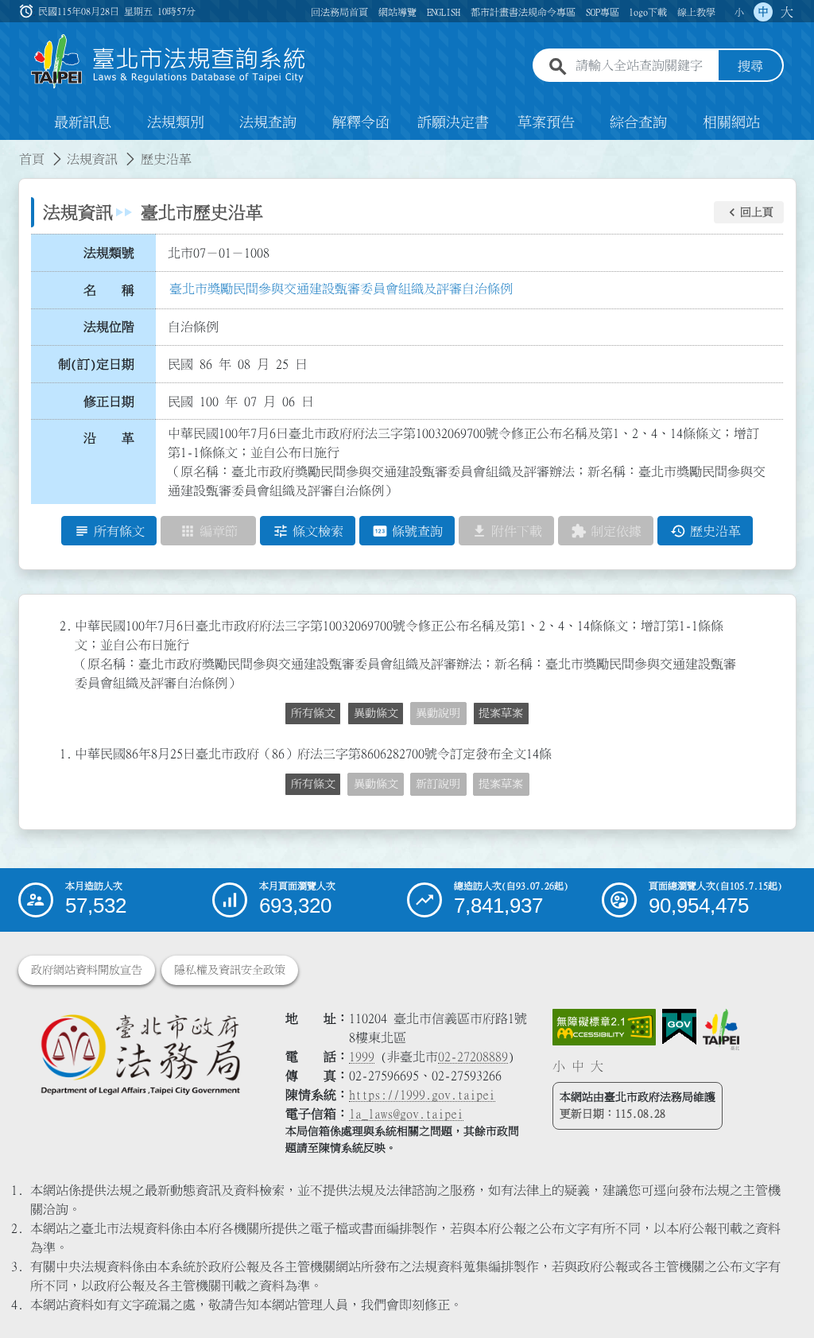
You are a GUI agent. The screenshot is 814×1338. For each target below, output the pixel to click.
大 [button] (787, 12)
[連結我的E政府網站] (679, 1027)
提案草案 (501, 713)
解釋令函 (361, 122)
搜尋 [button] (750, 66)
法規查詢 (268, 122)
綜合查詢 (638, 122)
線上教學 (696, 12)
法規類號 (108, 252)
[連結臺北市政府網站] (721, 1029)
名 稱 (108, 290)
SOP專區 (602, 12)
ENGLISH (443, 12)
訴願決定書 (453, 122)
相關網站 (731, 122)
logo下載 (648, 12)
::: (9, 149)
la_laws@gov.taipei (406, 1113)
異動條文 (376, 713)
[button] (749, 212)
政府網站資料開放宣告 (86, 969)
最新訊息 (82, 122)
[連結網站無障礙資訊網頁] (604, 1027)
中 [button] (763, 11)
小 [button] (739, 12)
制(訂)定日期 (96, 364)
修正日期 (108, 401)
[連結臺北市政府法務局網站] (140, 1054)
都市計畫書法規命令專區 (523, 12)
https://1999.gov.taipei (422, 1094)
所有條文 (313, 713)
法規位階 (108, 326)
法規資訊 (92, 159)
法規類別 (175, 122)
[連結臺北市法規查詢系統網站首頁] (168, 61)
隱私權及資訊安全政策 (229, 969)
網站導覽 (397, 12)
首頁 (32, 159)
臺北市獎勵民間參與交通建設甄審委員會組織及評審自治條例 (341, 288)
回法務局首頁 (339, 12)
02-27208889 (473, 1056)
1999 (361, 1056)
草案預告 (546, 122)
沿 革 (108, 438)
